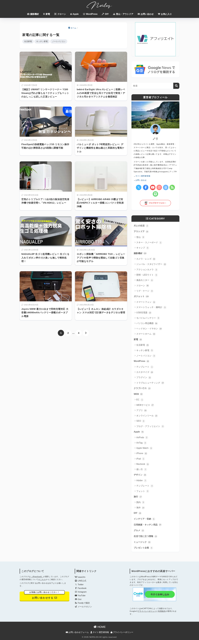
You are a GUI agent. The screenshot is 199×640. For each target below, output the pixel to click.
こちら (43, 579)
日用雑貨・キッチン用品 (147, 525)
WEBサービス (145, 405)
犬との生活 (141, 225)
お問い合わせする (44, 595)
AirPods (141, 437)
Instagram (82, 592)
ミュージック (142, 542)
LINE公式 (81, 581)
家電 (47, 14)
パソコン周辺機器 (146, 323)
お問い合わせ (147, 14)
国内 (140, 502)
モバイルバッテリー (147, 318)
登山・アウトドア (124, 14)
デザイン (140, 475)
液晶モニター (144, 280)
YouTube (81, 595)
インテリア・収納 (144, 519)
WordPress (91, 14)
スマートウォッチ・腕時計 (150, 307)
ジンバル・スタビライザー (151, 264)
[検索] (176, 86)
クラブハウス (142, 388)
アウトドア (141, 231)
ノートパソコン (58, 41)
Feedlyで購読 (83, 603)
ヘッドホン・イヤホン (149, 328)
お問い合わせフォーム (78, 632)
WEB (138, 394)
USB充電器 (143, 312)
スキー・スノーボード (148, 242)
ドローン (61, 14)
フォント (142, 491)
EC (139, 399)
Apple (75, 14)
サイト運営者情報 (100, 632)
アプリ (141, 410)
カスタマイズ (144, 372)
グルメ (139, 530)
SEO (140, 421)
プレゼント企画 (143, 548)
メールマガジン (84, 607)
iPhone (141, 453)
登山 (140, 237)
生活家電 (28, 41)
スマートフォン (145, 302)
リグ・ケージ (144, 291)
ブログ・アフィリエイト (149, 426)
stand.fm (81, 577)
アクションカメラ (146, 269)
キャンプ (142, 248)
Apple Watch (144, 448)
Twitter (80, 584)
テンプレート (144, 367)
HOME (101, 626)
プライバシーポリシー (147, 611)
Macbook (142, 464)
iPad (140, 459)
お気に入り (166, 14)
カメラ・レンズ (145, 259)
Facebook (82, 588)
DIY (107, 14)
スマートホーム (145, 334)
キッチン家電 (42, 41)
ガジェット (141, 296)
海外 (140, 507)
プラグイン (143, 377)
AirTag (141, 443)
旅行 (138, 496)
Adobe (141, 480)
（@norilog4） (37, 577)
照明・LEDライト (146, 275)
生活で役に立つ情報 (145, 536)
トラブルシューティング (150, 383)
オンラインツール (146, 415)
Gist (79, 599)
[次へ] (86, 333)
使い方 (141, 469)
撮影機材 (34, 14)
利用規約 (162, 611)
